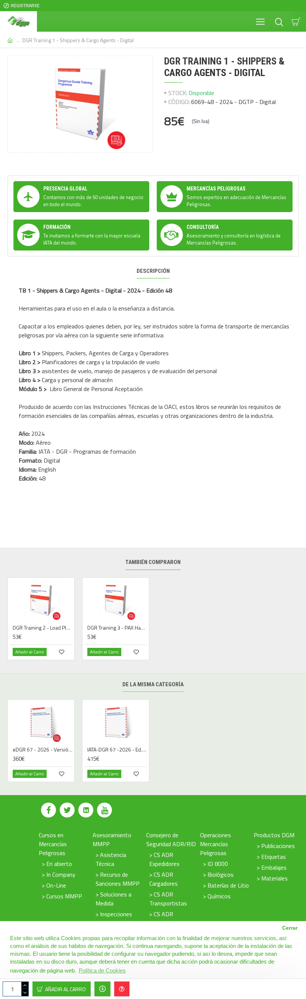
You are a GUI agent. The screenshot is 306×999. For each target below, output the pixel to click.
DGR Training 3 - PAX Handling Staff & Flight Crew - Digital (117, 627)
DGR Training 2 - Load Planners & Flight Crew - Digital (42, 627)
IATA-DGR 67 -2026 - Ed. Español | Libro (117, 749)
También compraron (153, 562)
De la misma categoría (153, 684)
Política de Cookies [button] (102, 970)
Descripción (153, 271)
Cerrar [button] (289, 928)
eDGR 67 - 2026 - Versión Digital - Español (42, 749)
